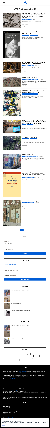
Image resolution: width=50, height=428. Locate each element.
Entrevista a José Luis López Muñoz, (20, 290)
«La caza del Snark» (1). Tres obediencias (12, 269)
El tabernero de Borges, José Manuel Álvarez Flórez (20, 310)
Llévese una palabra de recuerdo (11, 273)
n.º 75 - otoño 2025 (29, 19)
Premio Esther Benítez (9, 357)
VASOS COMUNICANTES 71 (29, 77)
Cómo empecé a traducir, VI (16, 296)
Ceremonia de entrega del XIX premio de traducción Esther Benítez (33, 63)
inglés (6, 354)
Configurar (44, 422)
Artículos (24, 65)
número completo (26, 354)
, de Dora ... (34, 174)
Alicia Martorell (17, 354)
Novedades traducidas (33, 35)
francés (10, 354)
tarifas (23, 357)
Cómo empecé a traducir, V (16, 303)
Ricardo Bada (34, 354)
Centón (24, 202)
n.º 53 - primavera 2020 (30, 202)
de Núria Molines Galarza (33, 15)
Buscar (25, 253)
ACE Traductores (15, 359)
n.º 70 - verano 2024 (26, 35)
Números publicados (34, 79)
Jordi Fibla (36, 356)
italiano (38, 359)
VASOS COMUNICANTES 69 (29, 154)
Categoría (6, 247)
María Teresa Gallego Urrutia (19, 356)
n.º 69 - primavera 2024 (26, 156)
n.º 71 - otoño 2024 (30, 124)
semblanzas (7, 359)
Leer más (24, 26)
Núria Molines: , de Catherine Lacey (32, 32)
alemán (40, 354)
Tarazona (18, 357)
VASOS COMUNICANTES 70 (29, 137)
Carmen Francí (8, 356)
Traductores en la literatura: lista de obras (19, 338)
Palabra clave (7, 241)
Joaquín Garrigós (24, 359)
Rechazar (37, 422)
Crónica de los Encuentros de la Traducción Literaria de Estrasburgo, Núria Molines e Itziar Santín (34, 122)
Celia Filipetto (30, 356)
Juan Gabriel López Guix (31, 357)
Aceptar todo (29, 422)
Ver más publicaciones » (25, 279)
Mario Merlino (32, 359)
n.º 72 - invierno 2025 (30, 65)
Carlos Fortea (40, 357)
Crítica (24, 19)
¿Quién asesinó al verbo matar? (10, 264)
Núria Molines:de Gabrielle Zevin (33, 91)
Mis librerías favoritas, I (29, 201)
